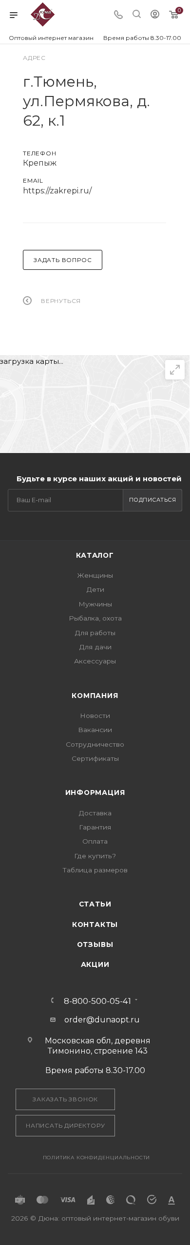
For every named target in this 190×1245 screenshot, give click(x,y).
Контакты (95, 924)
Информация (95, 792)
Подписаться (152, 499)
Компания (95, 695)
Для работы (95, 633)
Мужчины (95, 604)
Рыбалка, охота (95, 618)
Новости (95, 715)
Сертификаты (95, 758)
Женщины (95, 575)
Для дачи (95, 647)
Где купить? (95, 856)
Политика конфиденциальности (97, 1157)
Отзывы (95, 944)
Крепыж (40, 163)
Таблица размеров (95, 870)
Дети (95, 589)
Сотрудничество (95, 744)
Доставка (95, 813)
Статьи (95, 904)
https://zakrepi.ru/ (57, 190)
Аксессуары (95, 661)
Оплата (95, 841)
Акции (95, 964)
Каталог (95, 555)
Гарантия (95, 827)
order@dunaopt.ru (102, 1019)
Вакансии (95, 730)
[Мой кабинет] (155, 15)
